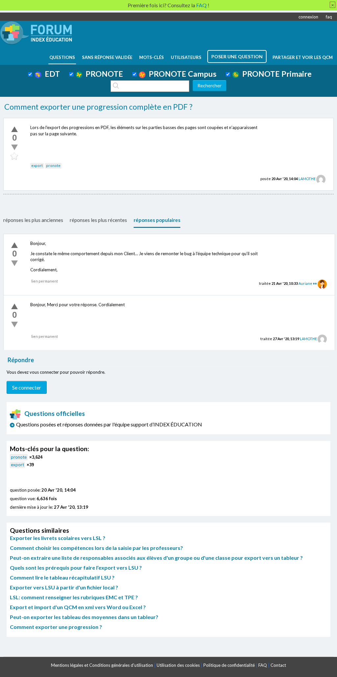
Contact (278, 665)
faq (329, 16)
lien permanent (44, 281)
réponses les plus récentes (98, 220)
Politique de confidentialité (229, 665)
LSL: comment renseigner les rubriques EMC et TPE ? (74, 597)
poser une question (237, 56)
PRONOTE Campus (181, 73)
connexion (308, 16)
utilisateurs (186, 57)
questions (62, 57)
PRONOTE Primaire (275, 73)
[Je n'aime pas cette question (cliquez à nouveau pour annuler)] (14, 147)
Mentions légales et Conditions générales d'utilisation (102, 665)
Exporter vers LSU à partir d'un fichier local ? (64, 587)
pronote (53, 165)
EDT (50, 73)
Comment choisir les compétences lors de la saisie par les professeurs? (96, 548)
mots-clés (151, 57)
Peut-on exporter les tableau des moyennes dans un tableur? (84, 617)
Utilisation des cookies (178, 665)
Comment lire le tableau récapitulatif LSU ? (62, 577)
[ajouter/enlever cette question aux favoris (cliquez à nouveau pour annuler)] (14, 156)
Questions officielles (54, 413)
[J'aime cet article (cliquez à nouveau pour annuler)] (14, 129)
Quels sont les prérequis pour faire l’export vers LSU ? (76, 567)
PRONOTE (102, 73)
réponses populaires (157, 220)
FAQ (262, 665)
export (37, 165)
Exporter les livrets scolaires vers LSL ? (57, 538)
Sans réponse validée (107, 57)
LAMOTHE (307, 178)
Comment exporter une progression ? (56, 627)
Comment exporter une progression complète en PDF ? (98, 106)
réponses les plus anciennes (33, 220)
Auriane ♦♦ (307, 283)
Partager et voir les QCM (302, 57)
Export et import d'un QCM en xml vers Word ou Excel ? (78, 607)
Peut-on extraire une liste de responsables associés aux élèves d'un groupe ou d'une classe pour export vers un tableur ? (156, 558)
